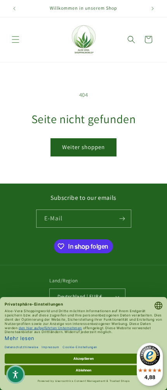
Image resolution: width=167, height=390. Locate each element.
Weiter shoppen (83, 147)
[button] (15, 39)
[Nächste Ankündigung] (152, 8)
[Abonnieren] (122, 219)
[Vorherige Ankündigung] (14, 8)
